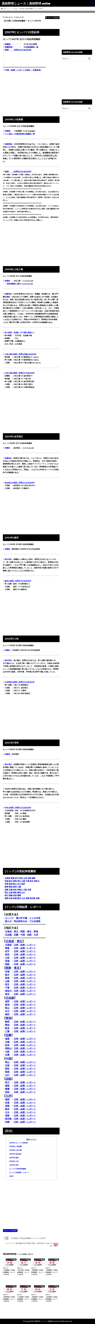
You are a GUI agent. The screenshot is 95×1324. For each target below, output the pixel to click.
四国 (29, 934)
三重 (19, 887)
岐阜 (15, 887)
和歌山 (20, 890)
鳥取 (15, 892)
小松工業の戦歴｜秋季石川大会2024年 (20, 373)
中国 (23, 934)
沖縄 (38, 898)
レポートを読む (24, 70)
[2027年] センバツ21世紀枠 (19, 1143)
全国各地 (37, 70)
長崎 (15, 898)
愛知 (11, 887)
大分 (23, 898)
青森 (12, 878)
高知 (15, 895)
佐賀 (11, 898)
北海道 (7, 878)
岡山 (6, 892)
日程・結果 (10, 70)
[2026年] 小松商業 (16, 1146)
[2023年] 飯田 (14, 1157)
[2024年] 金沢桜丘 (16, 1154)
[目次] (11, 1176)
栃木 (11, 881)
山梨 (23, 881)
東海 (36, 931)
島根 (19, 892)
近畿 (16, 934)
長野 (6, 884)
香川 (6, 895)
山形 (25, 878)
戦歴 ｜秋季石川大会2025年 (18, 172)
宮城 (29, 878)
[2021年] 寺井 (14, 1165)
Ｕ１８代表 (34, 918)
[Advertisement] (31, 93)
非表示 (33, 1140)
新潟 (11, 884)
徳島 (11, 895)
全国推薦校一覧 (31, 47)
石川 (19, 884)
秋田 (21, 878)
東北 (16, 931)
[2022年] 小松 (14, 1161)
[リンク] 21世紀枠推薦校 (18, 1169)
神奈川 (8, 991)
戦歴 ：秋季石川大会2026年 (18, 50)
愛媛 (19, 895)
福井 (23, 884)
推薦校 (8, 44)
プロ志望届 (34, 921)
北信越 (8, 934)
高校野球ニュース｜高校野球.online (26, 3)
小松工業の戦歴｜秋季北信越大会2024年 (20, 354)
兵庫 (29, 890)
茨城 (6, 881)
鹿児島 (32, 898)
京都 (11, 890)
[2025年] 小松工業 (16, 1150)
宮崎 (27, 898)
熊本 (19, 898)
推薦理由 (8, 47)
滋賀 (6, 890)
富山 (15, 884)
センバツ (9, 918)
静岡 (6, 887)
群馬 (15, 881)
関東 (23, 931)
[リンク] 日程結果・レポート (19, 1172)
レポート (31, 945)
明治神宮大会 (20, 921)
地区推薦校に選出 (20, 284)
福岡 (6, 898)
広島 (11, 892)
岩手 (17, 878)
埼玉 (19, 881)
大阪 (25, 890)
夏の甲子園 (21, 918)
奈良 (15, 890)
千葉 (27, 881)
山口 (23, 892)
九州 (36, 934)
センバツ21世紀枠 (11, 1230)
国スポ (8, 921)
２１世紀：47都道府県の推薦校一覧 (20, 134)
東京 (31, 881)
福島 (33, 878)
